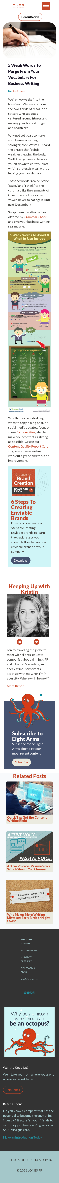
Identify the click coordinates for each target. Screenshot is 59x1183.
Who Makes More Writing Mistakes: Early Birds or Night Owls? (28, 918)
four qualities (26, 432)
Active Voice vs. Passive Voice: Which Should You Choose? (29, 868)
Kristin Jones (18, 91)
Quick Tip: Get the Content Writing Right (27, 819)
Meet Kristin (15, 686)
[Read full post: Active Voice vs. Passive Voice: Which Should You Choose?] (29, 847)
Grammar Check (35, 217)
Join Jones (13, 1089)
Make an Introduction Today (23, 1137)
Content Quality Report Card (28, 446)
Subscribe (21, 762)
